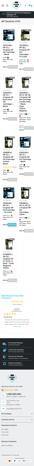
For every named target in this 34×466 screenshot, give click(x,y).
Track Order (5, 432)
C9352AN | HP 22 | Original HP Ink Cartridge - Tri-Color (9, 207)
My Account (4, 435)
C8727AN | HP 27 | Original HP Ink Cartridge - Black (9, 49)
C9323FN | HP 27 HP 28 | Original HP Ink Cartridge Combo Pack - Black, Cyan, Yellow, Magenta (25, 102)
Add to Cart (12, 224)
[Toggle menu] (2, 5)
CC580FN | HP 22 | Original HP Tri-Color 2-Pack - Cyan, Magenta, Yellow (8, 261)
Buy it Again (4, 429)
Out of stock (13, 67)
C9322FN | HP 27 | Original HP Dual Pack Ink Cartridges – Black (8, 99)
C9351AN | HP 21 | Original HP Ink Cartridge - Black (25, 157)
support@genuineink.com (14, 408)
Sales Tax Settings (6, 445)
